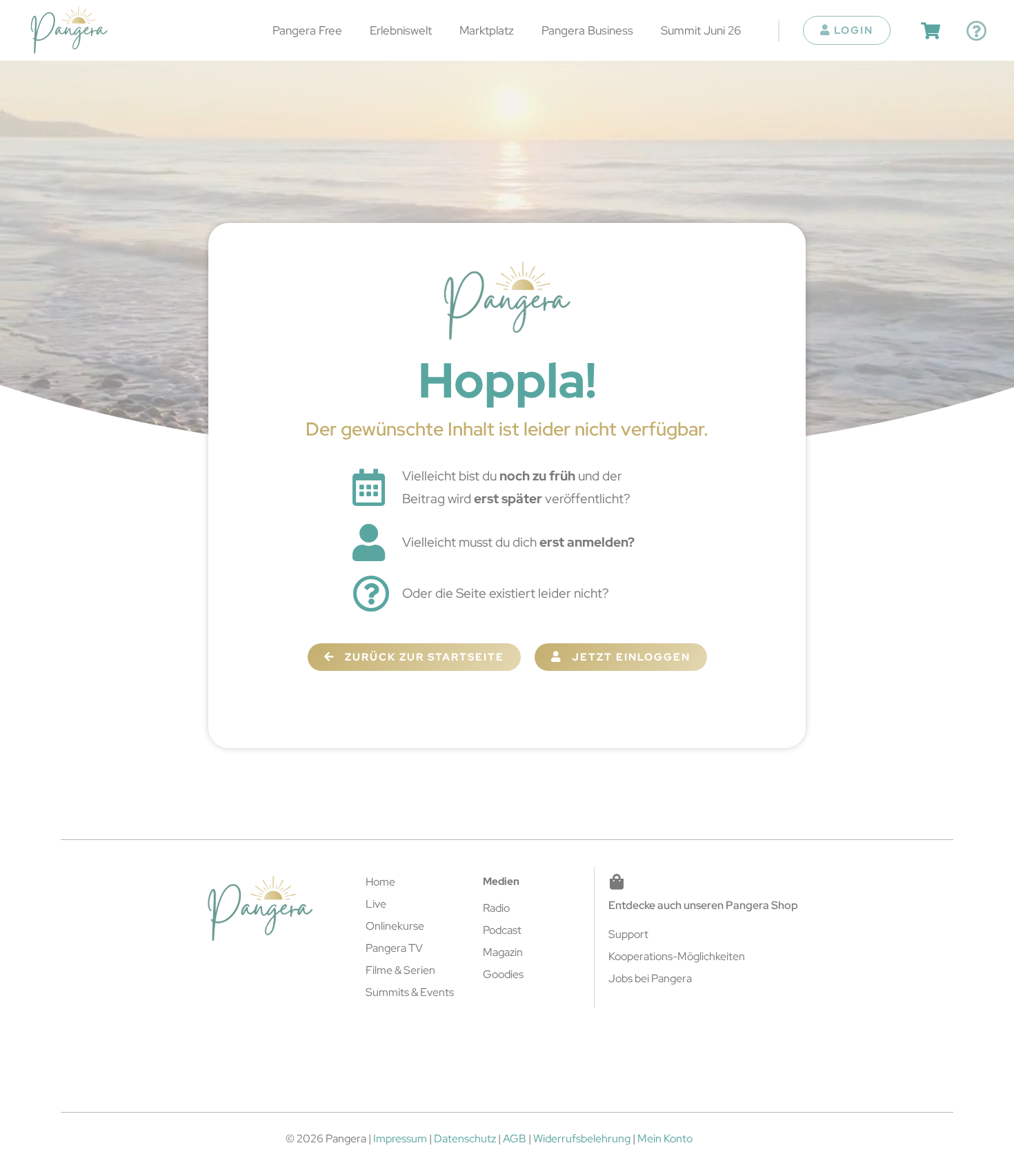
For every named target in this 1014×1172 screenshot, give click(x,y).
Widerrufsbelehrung (581, 1138)
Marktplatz (486, 30)
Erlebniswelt (401, 30)
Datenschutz (465, 1138)
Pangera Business (587, 30)
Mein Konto (665, 1138)
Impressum (400, 1138)
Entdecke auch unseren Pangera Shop (703, 905)
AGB (514, 1138)
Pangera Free (307, 30)
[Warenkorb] (930, 31)
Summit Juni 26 (701, 30)
